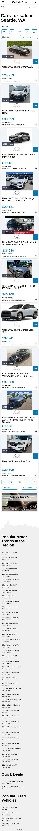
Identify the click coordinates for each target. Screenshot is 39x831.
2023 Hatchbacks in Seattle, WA (11, 668)
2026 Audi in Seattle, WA (9, 766)
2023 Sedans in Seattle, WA (10, 651)
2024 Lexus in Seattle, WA (10, 597)
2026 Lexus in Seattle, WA (10, 679)
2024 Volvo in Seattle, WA (10, 684)
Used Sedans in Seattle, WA (10, 814)
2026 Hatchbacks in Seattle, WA (11, 728)
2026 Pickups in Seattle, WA (10, 733)
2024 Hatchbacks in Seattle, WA (11, 700)
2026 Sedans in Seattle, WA (10, 695)
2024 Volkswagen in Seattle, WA (11, 662)
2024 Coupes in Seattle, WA (10, 739)
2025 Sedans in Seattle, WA (10, 629)
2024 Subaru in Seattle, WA (10, 646)
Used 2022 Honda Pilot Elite (16, 461)
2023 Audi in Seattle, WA (9, 635)
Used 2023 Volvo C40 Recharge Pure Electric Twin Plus (18, 199)
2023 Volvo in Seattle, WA (10, 657)
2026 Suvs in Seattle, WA (9, 586)
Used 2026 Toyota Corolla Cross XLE (18, 331)
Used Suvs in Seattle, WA (9, 808)
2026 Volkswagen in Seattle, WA (11, 749)
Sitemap (19, 829)
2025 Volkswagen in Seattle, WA (11, 602)
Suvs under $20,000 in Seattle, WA (12, 782)
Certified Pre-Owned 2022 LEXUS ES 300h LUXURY (19, 287)
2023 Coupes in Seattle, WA (10, 744)
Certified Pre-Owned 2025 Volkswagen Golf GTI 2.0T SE (17, 375)
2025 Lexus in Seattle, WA (10, 613)
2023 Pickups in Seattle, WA (10, 711)
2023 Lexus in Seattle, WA (10, 608)
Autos (3, 7)
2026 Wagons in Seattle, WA (10, 755)
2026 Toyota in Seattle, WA (10, 591)
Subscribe (35, 7)
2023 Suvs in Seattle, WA (9, 564)
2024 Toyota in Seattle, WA (10, 569)
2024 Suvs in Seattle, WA (9, 558)
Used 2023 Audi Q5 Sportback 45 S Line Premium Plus (19, 243)
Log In (29, 7)
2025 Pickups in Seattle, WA (10, 717)
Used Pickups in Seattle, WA (10, 824)
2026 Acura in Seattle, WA (10, 760)
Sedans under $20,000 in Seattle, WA (13, 788)
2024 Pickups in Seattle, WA (10, 673)
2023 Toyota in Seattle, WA (10, 624)
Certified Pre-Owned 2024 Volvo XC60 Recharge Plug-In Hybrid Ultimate (18, 419)
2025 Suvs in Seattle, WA (9, 553)
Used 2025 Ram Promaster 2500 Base (18, 112)
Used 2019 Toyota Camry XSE (17, 67)
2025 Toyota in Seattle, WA (10, 575)
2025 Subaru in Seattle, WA (10, 618)
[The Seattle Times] (19, 2)
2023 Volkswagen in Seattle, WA (11, 640)
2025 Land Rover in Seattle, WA (11, 689)
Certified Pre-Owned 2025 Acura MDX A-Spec (18, 155)
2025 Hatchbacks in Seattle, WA (11, 706)
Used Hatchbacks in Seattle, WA (11, 819)
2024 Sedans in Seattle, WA (10, 580)
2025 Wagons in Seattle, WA (10, 722)
